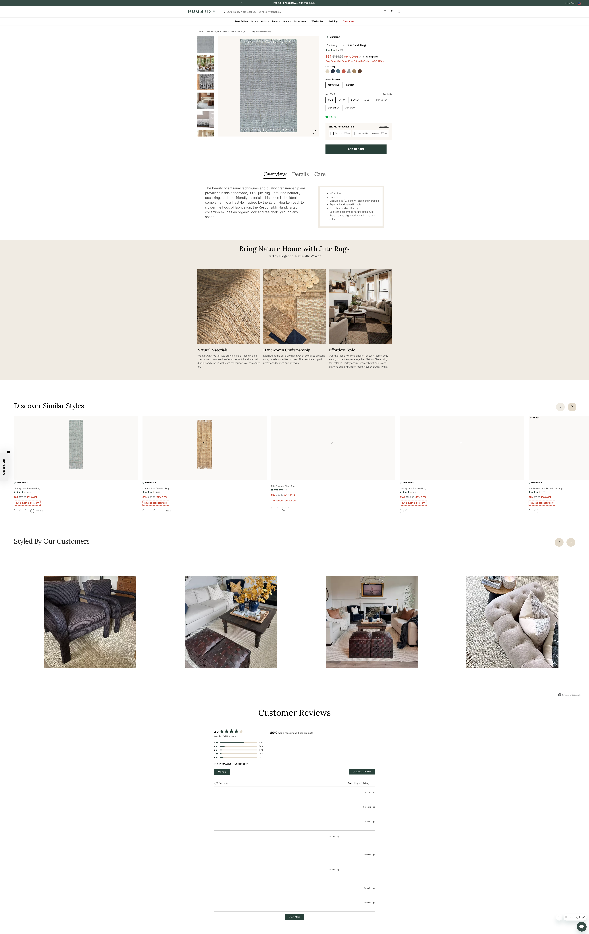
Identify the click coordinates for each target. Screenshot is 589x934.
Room (275, 21)
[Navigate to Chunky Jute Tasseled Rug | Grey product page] (76, 444)
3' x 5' (330, 100)
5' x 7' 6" (355, 100)
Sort (350, 783)
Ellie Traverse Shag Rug (282, 486)
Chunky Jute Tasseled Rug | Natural (240, 806)
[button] (334, 49)
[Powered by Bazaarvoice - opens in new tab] (569, 695)
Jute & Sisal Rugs (238, 31)
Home (200, 31)
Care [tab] (319, 174)
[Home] (201, 12)
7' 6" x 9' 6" (381, 100)
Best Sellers (241, 21)
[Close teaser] (8, 452)
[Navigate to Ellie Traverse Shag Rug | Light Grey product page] (333, 444)
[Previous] (559, 542)
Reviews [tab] (222, 764)
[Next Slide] (372, 748)
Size (253, 21)
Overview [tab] (275, 174)
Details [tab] (300, 174)
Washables (317, 21)
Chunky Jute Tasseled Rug (260, 31)
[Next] (570, 542)
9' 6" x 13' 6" (350, 108)
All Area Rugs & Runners (217, 31)
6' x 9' (367, 100)
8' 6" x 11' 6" (333, 108)
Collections (300, 21)
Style (286, 21)
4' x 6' (342, 100)
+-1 (39, 511)
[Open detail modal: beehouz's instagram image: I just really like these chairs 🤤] (90, 622)
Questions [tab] (242, 764)
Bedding (333, 21)
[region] (322, 748)
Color (264, 21)
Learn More (384, 126)
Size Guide (387, 94)
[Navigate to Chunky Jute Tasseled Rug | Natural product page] (204, 444)
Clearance (348, 21)
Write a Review (365, 772)
